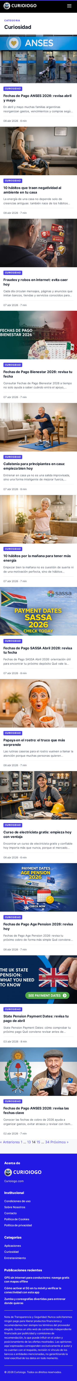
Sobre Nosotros (14, 1207)
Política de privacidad (18, 1225)
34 (47, 1142)
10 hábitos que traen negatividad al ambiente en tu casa (32, 190)
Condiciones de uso (17, 1201)
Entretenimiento (15, 1258)
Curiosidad (13, 88)
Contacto (10, 1213)
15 (38, 1142)
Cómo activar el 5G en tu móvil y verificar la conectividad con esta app (32, 1290)
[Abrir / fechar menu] (69, 6)
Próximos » (59, 1142)
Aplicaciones (12, 1245)
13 (29, 1142)
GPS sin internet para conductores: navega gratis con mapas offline (36, 1279)
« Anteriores (10, 1142)
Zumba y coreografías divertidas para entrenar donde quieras (34, 1301)
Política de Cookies (16, 1219)
